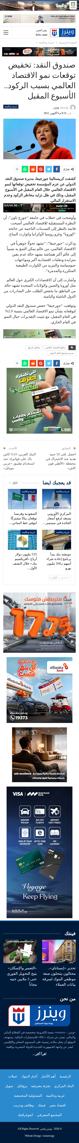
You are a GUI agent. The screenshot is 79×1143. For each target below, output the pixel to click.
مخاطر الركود (34, 347)
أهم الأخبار (48, 1076)
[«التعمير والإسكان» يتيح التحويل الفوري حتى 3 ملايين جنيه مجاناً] (20, 951)
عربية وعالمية (11, 106)
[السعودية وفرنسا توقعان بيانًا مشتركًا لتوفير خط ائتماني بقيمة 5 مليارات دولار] (22, 499)
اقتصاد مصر (57, 1105)
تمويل (9, 1086)
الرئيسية (65, 1076)
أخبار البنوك (29, 1076)
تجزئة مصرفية (40, 1086)
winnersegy (48, 1135)
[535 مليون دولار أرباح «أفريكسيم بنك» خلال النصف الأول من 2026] (22, 540)
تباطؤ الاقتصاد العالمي (55, 347)
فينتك (41, 1105)
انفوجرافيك (25, 1115)
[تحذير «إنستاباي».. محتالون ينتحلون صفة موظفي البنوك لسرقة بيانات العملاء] (59, 951)
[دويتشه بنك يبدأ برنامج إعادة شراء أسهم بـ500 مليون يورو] (56, 540)
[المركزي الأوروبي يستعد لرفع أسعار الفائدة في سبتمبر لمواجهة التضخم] (56, 499)
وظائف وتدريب (23, 1105)
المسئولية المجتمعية (28, 1095)
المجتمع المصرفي (49, 1115)
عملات (12, 1076)
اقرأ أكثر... (39, 1054)
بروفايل (22, 1086)
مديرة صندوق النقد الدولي (62, 353)
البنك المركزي (64, 1086)
